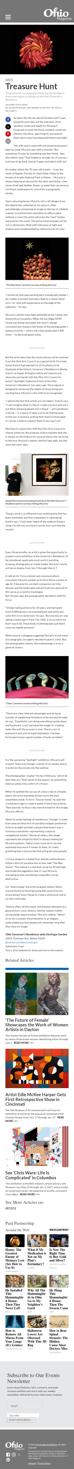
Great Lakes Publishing (46, 1444)
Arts (9, 79)
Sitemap (32, 1463)
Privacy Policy (44, 1463)
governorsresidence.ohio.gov (21, 942)
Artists (10, 1208)
